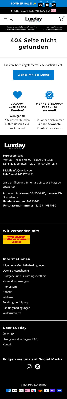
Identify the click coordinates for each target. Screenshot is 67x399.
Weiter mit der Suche (34, 74)
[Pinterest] (37, 367)
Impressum (10, 286)
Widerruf (8, 297)
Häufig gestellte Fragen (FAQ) (20, 339)
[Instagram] (29, 367)
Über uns (8, 334)
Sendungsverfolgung (15, 302)
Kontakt (7, 291)
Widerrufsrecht (12, 313)
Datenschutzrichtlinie (16, 270)
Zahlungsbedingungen (16, 307)
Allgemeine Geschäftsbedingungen (24, 265)
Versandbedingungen (16, 281)
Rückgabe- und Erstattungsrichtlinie (24, 276)
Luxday (42, 384)
